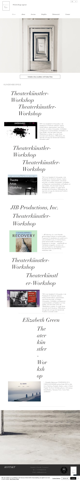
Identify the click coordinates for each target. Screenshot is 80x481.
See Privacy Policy (14, 479)
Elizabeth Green (41, 320)
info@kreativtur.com (41, 472)
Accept (73, 478)
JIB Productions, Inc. (35, 207)
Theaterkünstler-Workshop (32, 151)
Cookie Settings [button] (56, 478)
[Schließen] (78, 478)
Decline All (65, 478)
